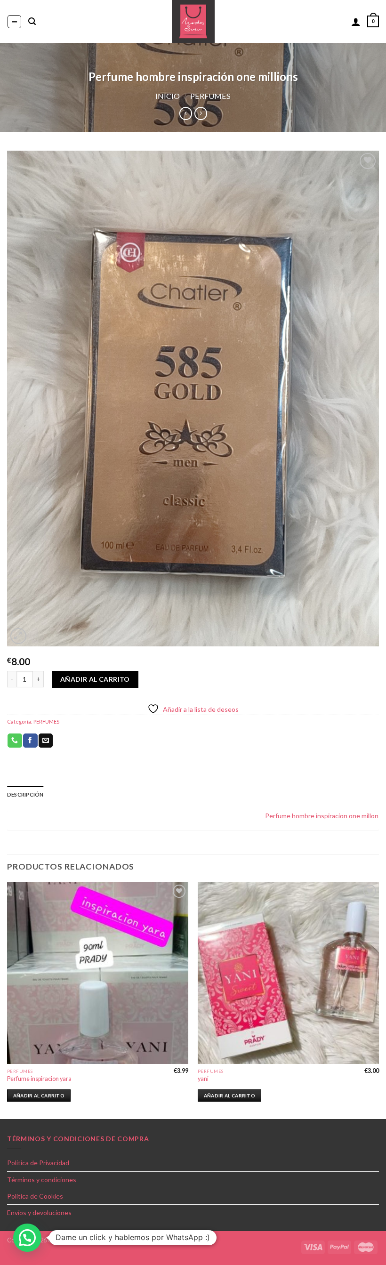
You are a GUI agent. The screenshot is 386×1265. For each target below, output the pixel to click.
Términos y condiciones (41, 1180)
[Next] (378, 999)
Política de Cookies (35, 1196)
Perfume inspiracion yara (39, 1078)
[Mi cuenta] (356, 21)
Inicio (167, 95)
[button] (27, 1238)
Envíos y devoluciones (39, 1213)
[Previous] (7, 999)
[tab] (25, 795)
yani (203, 1078)
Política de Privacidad (38, 1163)
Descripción (25, 794)
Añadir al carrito (95, 679)
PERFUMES (210, 95)
